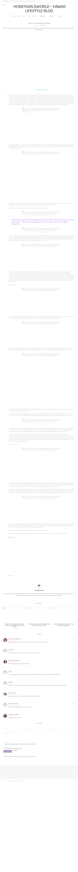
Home (14, 16)
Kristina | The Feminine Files (14, 660)
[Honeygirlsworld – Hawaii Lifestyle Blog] (39, 8)
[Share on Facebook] (5, 90)
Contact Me (51, 16)
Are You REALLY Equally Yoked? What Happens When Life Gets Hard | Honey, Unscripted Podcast (23, 1)
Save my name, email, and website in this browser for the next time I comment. (20, 744)
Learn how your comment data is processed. (27, 756)
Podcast (59, 16)
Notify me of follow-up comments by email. (13, 748)
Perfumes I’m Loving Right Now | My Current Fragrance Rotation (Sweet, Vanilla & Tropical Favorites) (14, 625)
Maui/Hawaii (42, 16)
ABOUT (23, 16)
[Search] (64, 16)
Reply (73, 638)
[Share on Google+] (9, 583)
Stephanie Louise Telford (13, 714)
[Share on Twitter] (5, 93)
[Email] (5, 99)
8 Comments (42, 25)
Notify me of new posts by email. (11, 750)
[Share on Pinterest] (11, 583)
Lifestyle (34, 16)
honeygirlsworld (39, 590)
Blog (18, 16)
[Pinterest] (5, 96)
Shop (29, 16)
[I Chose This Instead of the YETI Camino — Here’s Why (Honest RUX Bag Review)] (63, 614)
